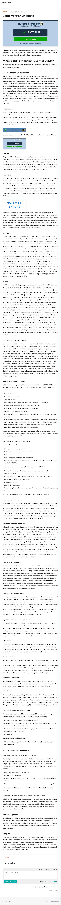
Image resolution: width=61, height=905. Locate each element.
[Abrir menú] (57, 2)
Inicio (4, 9)
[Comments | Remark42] (30, 879)
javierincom (6, 3)
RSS (9, 901)
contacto (4, 901)
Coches (8, 9)
